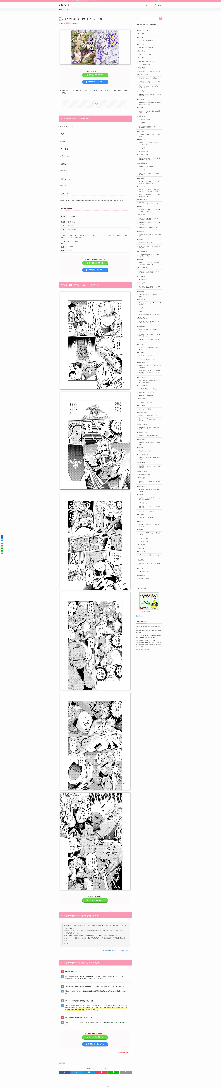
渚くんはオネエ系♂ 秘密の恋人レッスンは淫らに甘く (149, 419)
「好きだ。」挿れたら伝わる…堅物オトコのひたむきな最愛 (149, 143)
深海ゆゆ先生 (141, 299)
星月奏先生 (141, 514)
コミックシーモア (143, 33)
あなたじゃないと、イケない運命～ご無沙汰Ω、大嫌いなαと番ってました (149, 498)
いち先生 (140, 107)
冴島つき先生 (141, 283)
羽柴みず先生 (141, 462)
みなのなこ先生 (142, 544)
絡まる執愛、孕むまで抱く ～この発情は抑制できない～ (149, 466)
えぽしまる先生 (142, 163)
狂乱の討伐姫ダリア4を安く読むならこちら (116, 951)
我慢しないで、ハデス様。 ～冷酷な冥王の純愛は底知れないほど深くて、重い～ (149, 190)
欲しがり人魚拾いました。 (145, 451)
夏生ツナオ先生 (142, 424)
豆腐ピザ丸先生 (142, 318)
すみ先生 (140, 308)
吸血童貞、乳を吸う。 (144, 578)
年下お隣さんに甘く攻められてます (148, 166)
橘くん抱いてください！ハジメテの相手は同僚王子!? (149, 507)
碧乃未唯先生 (141, 51)
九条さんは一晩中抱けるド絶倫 (147, 517)
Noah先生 (141, 447)
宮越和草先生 (141, 551)
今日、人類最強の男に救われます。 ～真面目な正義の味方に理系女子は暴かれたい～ (149, 287)
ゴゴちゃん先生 (142, 267)
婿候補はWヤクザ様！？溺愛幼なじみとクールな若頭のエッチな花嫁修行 (150, 272)
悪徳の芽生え (142, 311)
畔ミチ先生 (141, 91)
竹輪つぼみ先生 (142, 362)
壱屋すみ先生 (141, 116)
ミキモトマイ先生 (143, 538)
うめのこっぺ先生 (143, 154)
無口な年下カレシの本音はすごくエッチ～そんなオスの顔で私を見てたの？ (149, 182)
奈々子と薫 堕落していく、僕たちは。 (148, 389)
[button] (65, 1072)
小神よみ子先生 (142, 199)
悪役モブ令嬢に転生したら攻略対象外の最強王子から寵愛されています (149, 158)
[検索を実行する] (160, 18)
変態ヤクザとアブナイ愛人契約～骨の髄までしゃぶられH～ (149, 482)
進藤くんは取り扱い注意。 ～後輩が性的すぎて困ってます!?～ (149, 428)
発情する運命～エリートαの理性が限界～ (149, 435)
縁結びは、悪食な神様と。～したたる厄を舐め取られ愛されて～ (149, 195)
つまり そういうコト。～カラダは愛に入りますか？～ (149, 295)
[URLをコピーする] (126, 1072)
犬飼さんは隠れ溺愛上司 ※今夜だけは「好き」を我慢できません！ (149, 127)
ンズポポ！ (64, 5)
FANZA (67, 23)
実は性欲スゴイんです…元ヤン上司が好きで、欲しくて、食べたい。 (149, 210)
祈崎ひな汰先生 (142, 139)
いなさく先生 (141, 131)
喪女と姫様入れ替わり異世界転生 (147, 61)
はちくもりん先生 (143, 454)
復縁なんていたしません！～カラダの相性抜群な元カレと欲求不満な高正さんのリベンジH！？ (149, 372)
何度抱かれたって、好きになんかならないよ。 (149, 555)
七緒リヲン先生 (142, 432)
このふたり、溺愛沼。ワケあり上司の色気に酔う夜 (149, 533)
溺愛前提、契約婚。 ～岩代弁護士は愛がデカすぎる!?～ (149, 366)
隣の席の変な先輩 (143, 151)
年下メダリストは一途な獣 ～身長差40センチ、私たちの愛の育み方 (150, 219)
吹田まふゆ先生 (142, 486)
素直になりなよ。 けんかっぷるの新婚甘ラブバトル (149, 174)
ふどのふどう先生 (143, 503)
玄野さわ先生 (141, 215)
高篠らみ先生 (141, 326)
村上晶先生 (141, 560)
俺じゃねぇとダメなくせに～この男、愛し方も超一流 (149, 525)
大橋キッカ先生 (142, 170)
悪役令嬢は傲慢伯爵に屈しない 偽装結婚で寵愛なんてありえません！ (149, 103)
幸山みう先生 (141, 231)
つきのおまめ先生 (143, 385)
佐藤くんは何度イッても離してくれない (149, 227)
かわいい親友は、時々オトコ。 (147, 40)
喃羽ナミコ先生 (142, 439)
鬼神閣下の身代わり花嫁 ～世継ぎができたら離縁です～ (149, 458)
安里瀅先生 (141, 99)
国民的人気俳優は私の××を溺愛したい (148, 78)
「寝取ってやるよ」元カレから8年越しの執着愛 (150, 235)
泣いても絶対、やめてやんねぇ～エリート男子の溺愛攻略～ (149, 335)
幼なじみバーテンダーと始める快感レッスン (149, 340)
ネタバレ (140, 582)
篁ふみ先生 (141, 352)
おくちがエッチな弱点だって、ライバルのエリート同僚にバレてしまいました (149, 82)
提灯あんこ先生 (142, 377)
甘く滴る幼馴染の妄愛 (144, 474)
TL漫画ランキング (143, 30)
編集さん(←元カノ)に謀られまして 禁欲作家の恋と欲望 (150, 95)
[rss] (159, 1)
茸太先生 (140, 344)
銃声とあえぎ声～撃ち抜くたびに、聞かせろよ (149, 443)
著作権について (140, 616)
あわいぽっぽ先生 (143, 74)
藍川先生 (140, 37)
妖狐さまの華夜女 (143, 279)
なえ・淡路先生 (142, 405)
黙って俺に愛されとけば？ (145, 541)
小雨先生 (140, 259)
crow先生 (140, 239)
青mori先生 (141, 57)
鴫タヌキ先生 (141, 276)
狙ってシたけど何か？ (144, 119)
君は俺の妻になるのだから (145, 356)
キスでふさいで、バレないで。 (147, 511)
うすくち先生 (141, 148)
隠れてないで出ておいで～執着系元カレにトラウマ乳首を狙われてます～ (149, 322)
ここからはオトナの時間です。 (147, 392)
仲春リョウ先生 (142, 412)
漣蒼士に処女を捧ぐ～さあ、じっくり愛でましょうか (149, 564)
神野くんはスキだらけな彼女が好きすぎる (149, 71)
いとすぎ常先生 (142, 123)
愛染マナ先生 (141, 44)
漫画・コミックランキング (149, 611)
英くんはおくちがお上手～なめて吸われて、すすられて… (149, 348)
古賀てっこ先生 (142, 251)
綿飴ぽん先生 (141, 575)
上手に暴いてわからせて (145, 571)
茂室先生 (140, 568)
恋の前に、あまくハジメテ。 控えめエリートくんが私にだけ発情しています (149, 263)
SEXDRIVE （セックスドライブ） (147, 359)
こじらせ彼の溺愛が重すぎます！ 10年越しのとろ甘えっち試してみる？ (150, 255)
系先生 (140, 206)
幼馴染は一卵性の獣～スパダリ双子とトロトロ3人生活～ (149, 86)
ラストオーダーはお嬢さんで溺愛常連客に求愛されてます (149, 490)
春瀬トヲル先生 (142, 471)
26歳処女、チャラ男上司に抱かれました (149, 415)
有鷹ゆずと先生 (142, 68)
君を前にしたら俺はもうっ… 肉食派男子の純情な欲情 (149, 247)
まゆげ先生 (141, 529)
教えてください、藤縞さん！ (146, 409)
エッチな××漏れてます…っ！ (146, 64)
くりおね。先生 (142, 186)
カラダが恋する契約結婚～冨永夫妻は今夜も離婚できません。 (149, 111)
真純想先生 (141, 521)
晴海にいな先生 (142, 478)
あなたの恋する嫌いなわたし (146, 242)
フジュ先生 (141, 494)
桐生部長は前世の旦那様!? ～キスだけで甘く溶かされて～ (149, 223)
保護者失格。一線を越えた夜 (146, 395)
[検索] (161, 1)
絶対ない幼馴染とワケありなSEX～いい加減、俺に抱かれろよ (149, 381)
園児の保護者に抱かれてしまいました (148, 203)
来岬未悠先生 (141, 178)
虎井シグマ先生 (142, 398)
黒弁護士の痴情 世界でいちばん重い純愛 (149, 314)
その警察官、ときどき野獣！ (146, 402)
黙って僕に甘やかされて (145, 548)
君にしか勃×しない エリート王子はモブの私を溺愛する (150, 303)
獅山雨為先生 (141, 291)
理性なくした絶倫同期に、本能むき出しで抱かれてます (149, 330)
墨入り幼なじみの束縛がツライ (147, 47)
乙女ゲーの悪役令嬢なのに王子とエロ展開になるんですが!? (149, 135)
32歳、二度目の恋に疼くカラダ (147, 54)
